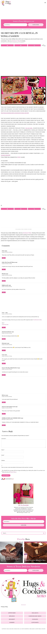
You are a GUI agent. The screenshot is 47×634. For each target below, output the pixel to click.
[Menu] (45, 3)
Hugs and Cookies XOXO (6, 3)
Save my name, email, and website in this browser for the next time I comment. (17, 467)
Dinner (11, 622)
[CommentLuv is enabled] (8, 479)
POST (18, 157)
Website (3, 460)
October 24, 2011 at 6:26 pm (7, 333)
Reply (4, 269)
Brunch (12, 616)
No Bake (30, 229)
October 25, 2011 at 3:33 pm (7, 396)
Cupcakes (35, 622)
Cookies (35, 619)
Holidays (35, 613)
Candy (22, 229)
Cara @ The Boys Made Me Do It (10, 367)
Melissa (4, 395)
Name (2, 449)
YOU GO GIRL (28, 128)
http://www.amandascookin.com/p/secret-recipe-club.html (15, 113)
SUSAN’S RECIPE (5, 155)
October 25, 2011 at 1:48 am (7, 369)
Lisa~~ (3, 312)
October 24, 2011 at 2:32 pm (7, 286)
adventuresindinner (6, 331)
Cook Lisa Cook (5, 324)
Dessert (26, 229)
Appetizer (12, 613)
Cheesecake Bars (35, 616)
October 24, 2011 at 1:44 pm (7, 263)
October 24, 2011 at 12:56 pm (7, 252)
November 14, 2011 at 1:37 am (7, 419)
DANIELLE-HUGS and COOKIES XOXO (11, 418)
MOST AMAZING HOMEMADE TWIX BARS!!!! (10, 558)
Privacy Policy (13, 472)
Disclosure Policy (16, 41)
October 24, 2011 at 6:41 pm (7, 344)
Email (2, 455)
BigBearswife (5, 285)
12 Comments (21, 42)
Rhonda (4, 273)
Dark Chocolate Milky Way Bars (35, 560)
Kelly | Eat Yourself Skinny (8, 262)
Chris (3, 250)
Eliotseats (4, 343)
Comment (3, 438)
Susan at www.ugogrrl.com (8, 406)
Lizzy (3, 354)
